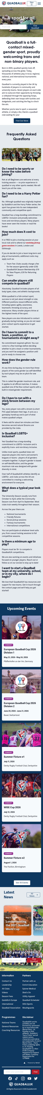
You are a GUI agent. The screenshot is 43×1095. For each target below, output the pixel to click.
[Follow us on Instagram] (23, 1078)
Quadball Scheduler (30, 1000)
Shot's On (26, 992)
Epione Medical (29, 988)
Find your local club (21, 952)
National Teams (9, 1022)
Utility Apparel (28, 996)
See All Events (22, 882)
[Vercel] (31, 1064)
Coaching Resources (11, 1030)
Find (35, 1072)
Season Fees (7, 996)
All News (32, 894)
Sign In (32, 3)
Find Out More (22, 121)
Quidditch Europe (9, 1000)
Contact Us (7, 981)
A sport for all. (21, 17)
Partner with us (29, 981)
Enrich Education (29, 985)
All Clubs (6, 988)
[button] (39, 3)
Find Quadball (35, 26)
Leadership (7, 985)
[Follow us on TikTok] (16, 1078)
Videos (5, 992)
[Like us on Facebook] (10, 1078)
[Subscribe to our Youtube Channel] (29, 1078)
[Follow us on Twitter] (36, 1078)
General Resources (10, 1026)
